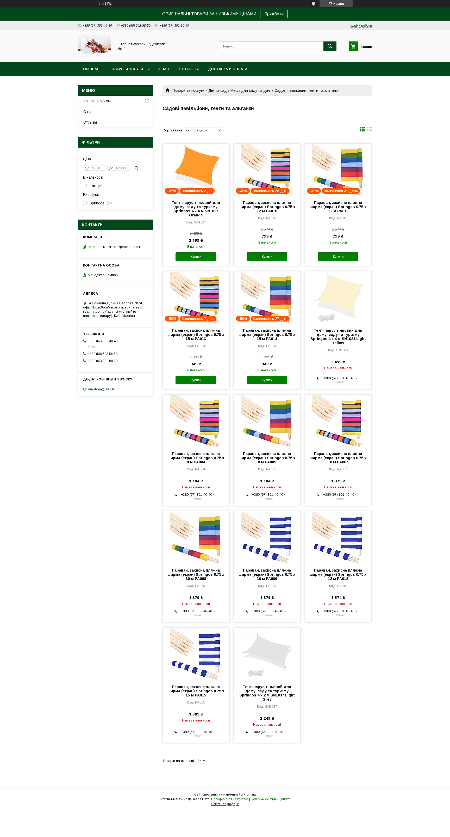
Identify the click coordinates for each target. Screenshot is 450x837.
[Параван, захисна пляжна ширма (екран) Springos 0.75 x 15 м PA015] (196, 654)
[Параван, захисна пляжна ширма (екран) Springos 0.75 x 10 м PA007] (338, 421)
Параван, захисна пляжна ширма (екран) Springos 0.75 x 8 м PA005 (267, 458)
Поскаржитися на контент (229, 799)
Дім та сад (217, 90)
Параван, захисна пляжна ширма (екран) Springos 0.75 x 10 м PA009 (267, 574)
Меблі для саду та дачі (250, 90)
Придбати (274, 14)
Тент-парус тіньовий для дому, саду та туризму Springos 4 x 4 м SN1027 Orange (196, 209)
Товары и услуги (126, 69)
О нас (163, 69)
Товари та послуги (188, 90)
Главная (91, 69)
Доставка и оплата (227, 69)
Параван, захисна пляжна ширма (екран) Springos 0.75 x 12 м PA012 (338, 574)
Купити (196, 256)
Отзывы (90, 122)
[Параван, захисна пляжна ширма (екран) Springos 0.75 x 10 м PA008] (196, 537)
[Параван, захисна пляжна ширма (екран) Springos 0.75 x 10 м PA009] (267, 537)
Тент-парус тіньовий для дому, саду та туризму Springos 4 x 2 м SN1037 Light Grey (267, 693)
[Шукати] (329, 46)
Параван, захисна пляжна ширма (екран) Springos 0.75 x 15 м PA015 (195, 691)
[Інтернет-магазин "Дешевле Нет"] (94, 55)
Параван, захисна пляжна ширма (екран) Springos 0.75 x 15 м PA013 (195, 334)
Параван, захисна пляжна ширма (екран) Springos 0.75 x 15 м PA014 (267, 334)
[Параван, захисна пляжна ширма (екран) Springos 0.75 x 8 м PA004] (196, 421)
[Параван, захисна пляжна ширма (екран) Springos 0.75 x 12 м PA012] (338, 537)
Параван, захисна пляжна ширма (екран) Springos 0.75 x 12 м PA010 (267, 207)
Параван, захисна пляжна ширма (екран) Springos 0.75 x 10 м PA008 (195, 574)
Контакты (188, 69)
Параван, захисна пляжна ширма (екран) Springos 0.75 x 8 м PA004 (195, 458)
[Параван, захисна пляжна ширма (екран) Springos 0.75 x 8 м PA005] (267, 421)
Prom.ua (249, 794)
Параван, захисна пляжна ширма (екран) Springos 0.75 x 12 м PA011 (338, 207)
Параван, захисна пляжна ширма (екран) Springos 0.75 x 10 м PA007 (338, 458)
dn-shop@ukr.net (101, 389)
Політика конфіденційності (270, 799)
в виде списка (369, 130)
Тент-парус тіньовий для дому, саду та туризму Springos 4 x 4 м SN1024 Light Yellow (338, 336)
